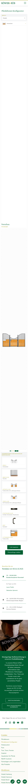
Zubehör (3, 753)
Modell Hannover (6, 777)
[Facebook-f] (6, 723)
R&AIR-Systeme (6, 759)
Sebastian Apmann (12, 590)
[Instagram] (10, 723)
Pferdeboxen (5, 739)
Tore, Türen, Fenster (7, 750)
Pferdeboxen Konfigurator (9, 742)
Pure (2, 748)
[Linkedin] (22, 723)
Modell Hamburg (6, 774)
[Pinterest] (14, 723)
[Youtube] (18, 723)
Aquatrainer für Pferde (8, 756)
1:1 (17, 450)
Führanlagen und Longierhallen (11, 762)
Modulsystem (5, 745)
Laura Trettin (10, 587)
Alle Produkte (5, 764)
